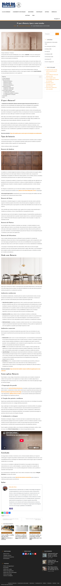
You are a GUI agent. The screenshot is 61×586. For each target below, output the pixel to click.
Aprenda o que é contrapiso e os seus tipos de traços (50, 84)
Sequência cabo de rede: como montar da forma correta (51, 71)
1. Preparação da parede (9, 91)
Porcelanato (21, 538)
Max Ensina (30, 11)
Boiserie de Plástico (8, 83)
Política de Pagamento (8, 570)
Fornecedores (6, 558)
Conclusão (4, 95)
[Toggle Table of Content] (39, 77)
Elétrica (47, 11)
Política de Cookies (7, 569)
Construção (39, 11)
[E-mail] (12, 508)
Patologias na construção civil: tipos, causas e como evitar (11, 519)
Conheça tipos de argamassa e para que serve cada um (53, 561)
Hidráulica (54, 11)
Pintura (6, 538)
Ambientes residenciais (9, 87)
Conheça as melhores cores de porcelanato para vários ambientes (21, 537)
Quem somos (6, 553)
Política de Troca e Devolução (10, 572)
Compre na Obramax (12, 583)
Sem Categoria (49, 61)
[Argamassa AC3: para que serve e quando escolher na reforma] (44, 555)
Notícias (27, 15)
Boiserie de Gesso (7, 82)
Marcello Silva (12, 487)
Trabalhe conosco (7, 555)
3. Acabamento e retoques (9, 94)
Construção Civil (49, 46)
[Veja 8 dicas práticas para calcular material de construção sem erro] (44, 568)
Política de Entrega (7, 574)
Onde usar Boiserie (6, 86)
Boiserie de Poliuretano (9, 85)
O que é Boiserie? (6, 78)
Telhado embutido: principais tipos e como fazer (33, 519)
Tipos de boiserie (6, 79)
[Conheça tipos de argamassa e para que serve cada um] (44, 562)
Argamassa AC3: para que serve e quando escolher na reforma (53, 555)
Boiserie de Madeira (8, 81)
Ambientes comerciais (8, 89)
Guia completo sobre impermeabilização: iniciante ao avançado (52, 79)
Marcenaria (7, 515)
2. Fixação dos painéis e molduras (11, 93)
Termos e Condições (8, 575)
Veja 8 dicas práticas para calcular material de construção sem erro (53, 568)
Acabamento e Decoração (19, 11)
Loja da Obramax (6, 11)
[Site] (10, 508)
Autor (3, 97)
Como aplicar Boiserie (7, 90)
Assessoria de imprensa (8, 557)
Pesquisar (56, 18)
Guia (33, 15)
